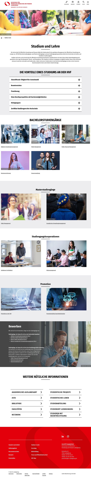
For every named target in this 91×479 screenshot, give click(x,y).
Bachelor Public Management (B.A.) (19, 337)
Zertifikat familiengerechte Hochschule (24, 109)
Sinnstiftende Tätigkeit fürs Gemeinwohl (25, 80)
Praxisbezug (15, 91)
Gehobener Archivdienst (6, 270)
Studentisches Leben (59, 398)
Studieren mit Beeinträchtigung (58, 414)
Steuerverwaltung (35, 173)
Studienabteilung (58, 403)
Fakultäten (17, 409)
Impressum (11, 473)
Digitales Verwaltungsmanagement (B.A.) (20, 336)
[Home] (1, 37)
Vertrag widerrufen (27, 474)
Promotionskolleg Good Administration (55, 313)
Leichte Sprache (44, 474)
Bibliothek (16, 403)
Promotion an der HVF (6, 313)
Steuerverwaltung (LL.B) (16, 361)
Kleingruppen (16, 103)
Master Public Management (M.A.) (19, 339)
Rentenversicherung (6, 173)
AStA (14, 398)
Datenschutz (19, 473)
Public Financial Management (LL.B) (19, 358)
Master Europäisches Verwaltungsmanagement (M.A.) (23, 341)
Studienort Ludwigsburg (61, 409)
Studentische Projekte (60, 392)
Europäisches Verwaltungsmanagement (56, 223)
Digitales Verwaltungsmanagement (9, 147)
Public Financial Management (69, 147)
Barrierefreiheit (36, 473)
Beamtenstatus (16, 85)
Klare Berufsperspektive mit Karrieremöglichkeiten (28, 97)
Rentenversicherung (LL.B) (17, 360)
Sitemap (51, 473)
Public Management (36, 147)
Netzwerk (16, 414)
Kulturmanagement (51, 270)
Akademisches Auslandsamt (24, 392)
